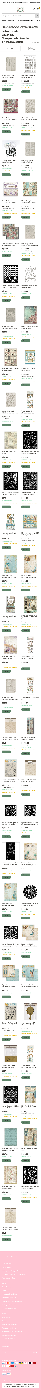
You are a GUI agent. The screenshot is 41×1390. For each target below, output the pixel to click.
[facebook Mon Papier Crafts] (7, 1257)
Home (4, 1283)
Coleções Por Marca (13, 26)
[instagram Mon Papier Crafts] (2, 1257)
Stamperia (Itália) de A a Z (29, 26)
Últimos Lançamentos (8, 20)
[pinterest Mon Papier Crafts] (16, 1257)
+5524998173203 (7, 1267)
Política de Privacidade (9, 1294)
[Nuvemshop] (10, 1381)
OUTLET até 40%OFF (9, 1308)
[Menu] (3, 9)
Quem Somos (6, 1287)
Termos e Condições (9, 1298)
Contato (5, 1290)
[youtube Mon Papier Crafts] (11, 1257)
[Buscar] (37, 15)
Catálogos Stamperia (9, 1305)
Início (3, 26)
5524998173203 (7, 1264)
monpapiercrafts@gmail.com (11, 1271)
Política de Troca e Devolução (12, 1301)
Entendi (32, 1386)
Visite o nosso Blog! (8, 1278)
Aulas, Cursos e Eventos (25, 20)
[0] (38, 9)
